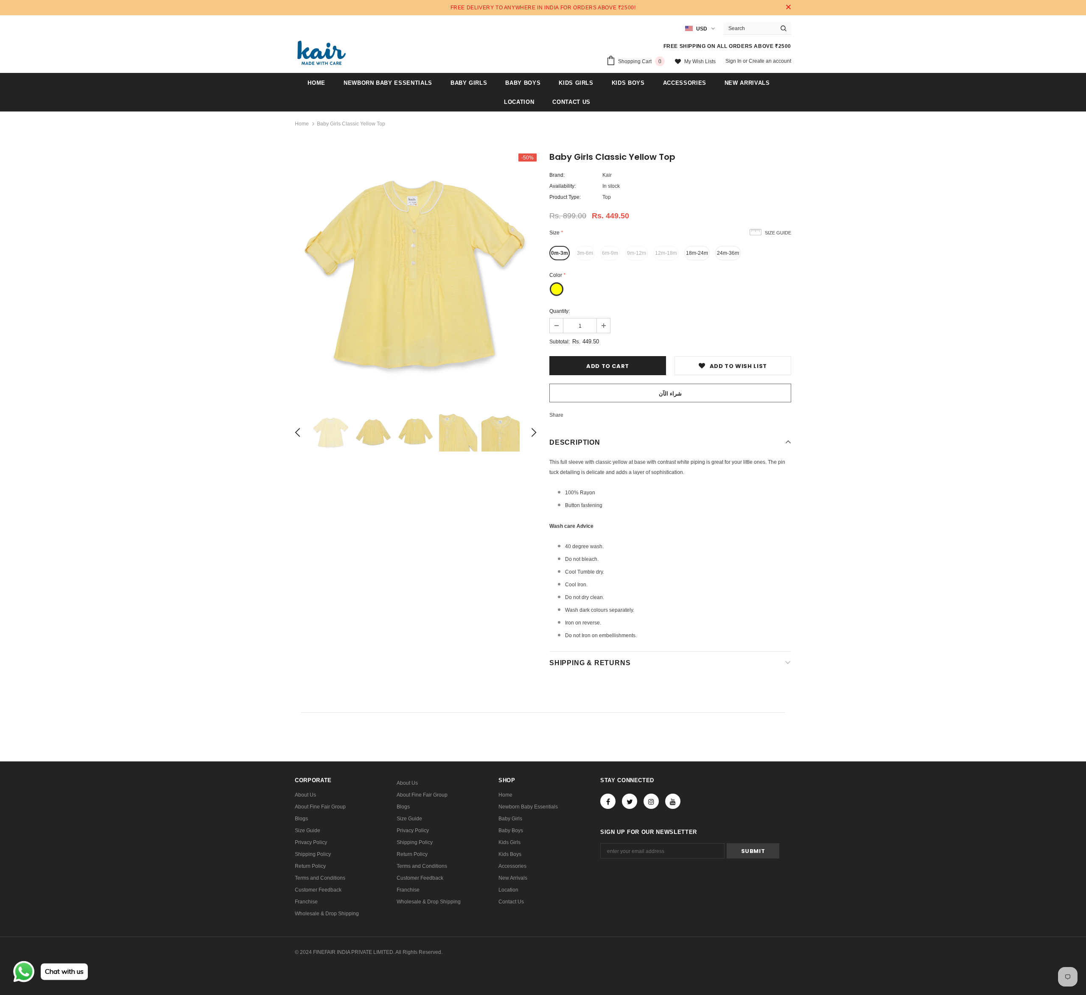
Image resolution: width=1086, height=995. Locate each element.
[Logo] (321, 53)
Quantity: (559, 311)
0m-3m (559, 253)
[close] (788, 7)
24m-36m (728, 253)
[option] (416, 274)
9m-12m (636, 253)
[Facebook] (608, 801)
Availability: (562, 186)
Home (302, 124)
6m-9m (610, 253)
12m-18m (666, 253)
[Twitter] (629, 801)
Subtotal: (559, 342)
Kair (607, 175)
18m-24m (697, 253)
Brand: (557, 175)
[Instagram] (651, 801)
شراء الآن (670, 394)
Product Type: (565, 197)
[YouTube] (672, 801)
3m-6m (585, 253)
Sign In (734, 61)
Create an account (770, 61)
